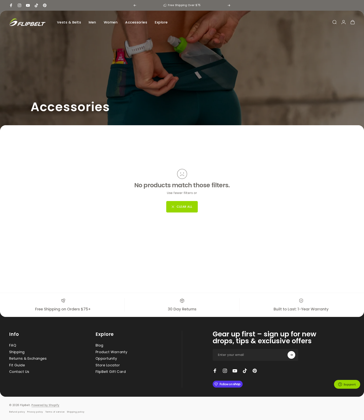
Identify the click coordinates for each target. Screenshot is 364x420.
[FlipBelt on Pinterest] (254, 370)
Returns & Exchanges (28, 358)
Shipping (17, 352)
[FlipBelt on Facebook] (215, 370)
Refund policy (17, 411)
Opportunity (106, 358)
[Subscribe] (291, 355)
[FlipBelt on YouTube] (235, 370)
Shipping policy (75, 411)
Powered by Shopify (45, 405)
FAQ (12, 345)
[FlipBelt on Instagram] (225, 370)
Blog (99, 345)
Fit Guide (17, 365)
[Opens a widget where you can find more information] (347, 384)
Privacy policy (35, 411)
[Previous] (135, 5)
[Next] (229, 5)
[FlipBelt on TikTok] (244, 370)
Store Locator (108, 365)
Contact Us (19, 372)
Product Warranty (111, 352)
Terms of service (55, 411)
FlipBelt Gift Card (111, 372)
